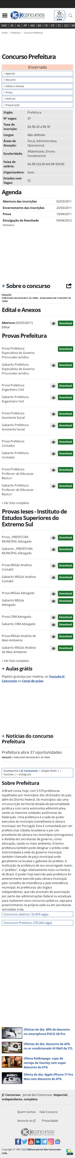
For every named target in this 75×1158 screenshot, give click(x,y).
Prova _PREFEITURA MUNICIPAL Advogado (17, 539)
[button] (53, 323)
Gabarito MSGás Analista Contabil (19, 579)
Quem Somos (26, 1112)
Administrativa (46, 141)
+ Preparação (11, 105)
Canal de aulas (32, 681)
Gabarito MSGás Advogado (13, 602)
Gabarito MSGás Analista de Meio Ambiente (19, 650)
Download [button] (65, 349)
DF (53, 25)
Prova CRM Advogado (16, 617)
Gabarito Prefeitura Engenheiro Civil (15, 399)
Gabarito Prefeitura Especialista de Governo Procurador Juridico (18, 369)
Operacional (35, 145)
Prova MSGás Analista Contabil (17, 567)
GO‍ (66, 25)
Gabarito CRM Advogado (18, 624)
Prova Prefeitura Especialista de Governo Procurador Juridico (18, 352)
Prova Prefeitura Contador (13, 443)
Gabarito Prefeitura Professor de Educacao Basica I (17, 489)
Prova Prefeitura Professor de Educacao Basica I (17, 473)
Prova (7, 92)
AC (12, 25)
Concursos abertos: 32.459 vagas (26, 914)
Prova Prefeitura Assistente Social (13, 415)
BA (39, 25)
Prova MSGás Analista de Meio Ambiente (19, 638)
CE (46, 25)
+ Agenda (9, 73)
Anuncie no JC (26, 1121)
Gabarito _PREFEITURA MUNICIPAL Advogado (17, 551)
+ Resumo (9, 79)
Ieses (30, 172)
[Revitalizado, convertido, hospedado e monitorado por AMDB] (69, 1152)
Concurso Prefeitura (33, 32)
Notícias (9, 98)
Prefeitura (34, 112)
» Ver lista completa (15, 503)
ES (59, 25)
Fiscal (31, 141)
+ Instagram (24, 774)
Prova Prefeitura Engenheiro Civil (13, 387)
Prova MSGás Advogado (18, 593)
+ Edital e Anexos (13, 86)
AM (32, 25)
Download (65, 323)
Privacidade (50, 1121)
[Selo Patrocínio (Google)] (59, 15)
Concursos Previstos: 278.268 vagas (27, 923)
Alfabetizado (35, 151)
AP (25, 25)
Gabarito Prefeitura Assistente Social (15, 427)
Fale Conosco (49, 1112)
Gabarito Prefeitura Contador (15, 455)
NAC (4, 25)
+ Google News (48, 770)
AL (18, 25)
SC (29, 181)
